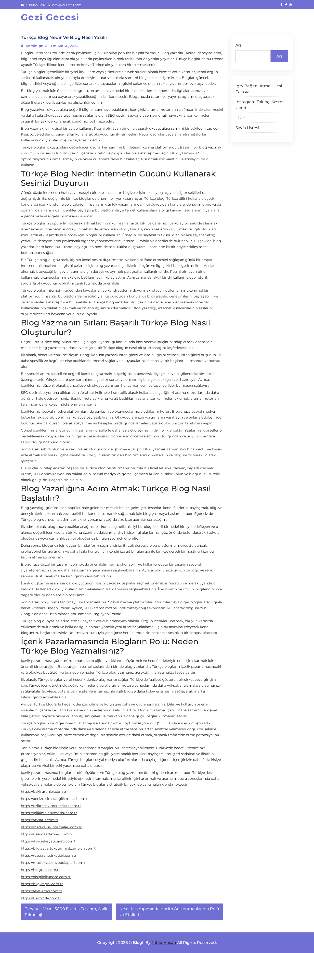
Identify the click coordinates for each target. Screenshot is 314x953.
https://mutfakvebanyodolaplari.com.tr (54, 862)
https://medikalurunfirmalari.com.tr (51, 827)
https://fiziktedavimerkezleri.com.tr (51, 806)
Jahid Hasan (164, 942)
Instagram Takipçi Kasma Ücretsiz (260, 104)
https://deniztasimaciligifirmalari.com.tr (55, 798)
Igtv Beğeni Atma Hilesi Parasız (259, 89)
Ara (239, 45)
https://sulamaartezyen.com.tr (46, 834)
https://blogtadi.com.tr (40, 869)
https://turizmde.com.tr (41, 898)
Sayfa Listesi (247, 127)
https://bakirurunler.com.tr (43, 791)
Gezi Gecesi (50, 17)
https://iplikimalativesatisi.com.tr (49, 813)
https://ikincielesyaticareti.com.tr (49, 841)
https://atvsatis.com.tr (39, 820)
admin (31, 46)
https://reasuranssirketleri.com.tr (49, 855)
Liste (240, 117)
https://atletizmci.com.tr (41, 891)
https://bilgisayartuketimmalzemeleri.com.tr (59, 848)
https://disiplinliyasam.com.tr (46, 877)
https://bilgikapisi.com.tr (42, 884)
